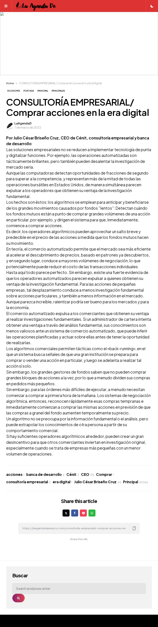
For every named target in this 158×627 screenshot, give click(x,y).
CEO (87, 474)
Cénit (72, 474)
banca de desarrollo (45, 474)
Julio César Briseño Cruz (97, 482)
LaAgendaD (22, 123)
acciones (15, 474)
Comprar (105, 474)
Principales (58, 91)
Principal (42, 91)
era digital (62, 482)
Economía (13, 91)
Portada (28, 91)
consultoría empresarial (28, 482)
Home (10, 83)
